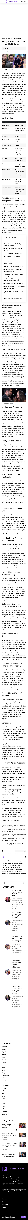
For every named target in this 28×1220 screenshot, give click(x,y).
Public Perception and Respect (13, 283)
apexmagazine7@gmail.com (15, 1191)
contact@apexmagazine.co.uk (17, 1189)
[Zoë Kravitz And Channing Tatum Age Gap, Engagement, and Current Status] (7, 972)
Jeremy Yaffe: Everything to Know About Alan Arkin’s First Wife (9, 1125)
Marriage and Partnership (12, 256)
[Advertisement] (14, 20)
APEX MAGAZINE (15, 821)
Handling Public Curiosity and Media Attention (13, 270)
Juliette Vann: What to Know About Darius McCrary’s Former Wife (9, 1145)
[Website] (26, 857)
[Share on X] (8, 48)
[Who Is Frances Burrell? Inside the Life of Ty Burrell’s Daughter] (22, 1135)
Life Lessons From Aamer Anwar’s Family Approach (14, 287)
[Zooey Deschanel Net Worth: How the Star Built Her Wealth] (7, 899)
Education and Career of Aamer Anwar (13, 249)
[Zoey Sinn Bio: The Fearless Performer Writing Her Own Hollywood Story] (7, 947)
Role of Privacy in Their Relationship (11, 262)
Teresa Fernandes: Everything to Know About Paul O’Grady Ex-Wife (9, 1154)
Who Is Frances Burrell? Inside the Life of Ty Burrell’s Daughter (9, 1135)
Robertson (4, 52)
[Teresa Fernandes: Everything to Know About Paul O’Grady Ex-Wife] (22, 1154)
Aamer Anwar (6, 205)
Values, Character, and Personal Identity (13, 275)
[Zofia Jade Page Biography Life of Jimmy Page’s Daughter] (7, 922)
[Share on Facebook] (5, 48)
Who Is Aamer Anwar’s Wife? (13, 253)
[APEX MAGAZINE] (11, 1)
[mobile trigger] (3, 1)
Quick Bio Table (9, 241)
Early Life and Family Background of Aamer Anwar (14, 244)
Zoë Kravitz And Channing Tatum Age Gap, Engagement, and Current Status (16, 964)
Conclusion (7, 296)
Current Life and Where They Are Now (14, 292)
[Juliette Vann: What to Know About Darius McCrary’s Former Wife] (22, 1144)
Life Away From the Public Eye (13, 266)
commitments (6, 232)
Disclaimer (13, 1217)
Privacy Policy (5, 1217)
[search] (21, 1)
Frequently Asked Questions (13, 298)
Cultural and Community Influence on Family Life (11, 279)
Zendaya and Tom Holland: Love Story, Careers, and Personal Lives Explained (17, 990)
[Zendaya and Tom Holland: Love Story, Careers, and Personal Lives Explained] (7, 998)
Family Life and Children (11, 259)
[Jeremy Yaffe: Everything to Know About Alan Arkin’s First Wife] (22, 1125)
